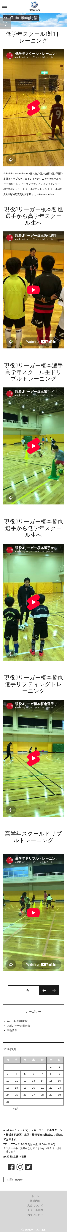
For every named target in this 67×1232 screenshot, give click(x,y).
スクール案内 (35, 1210)
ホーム (35, 1196)
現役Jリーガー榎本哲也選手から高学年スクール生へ (33, 216)
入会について (35, 1205)
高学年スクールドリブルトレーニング (33, 836)
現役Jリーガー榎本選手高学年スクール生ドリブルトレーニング (33, 372)
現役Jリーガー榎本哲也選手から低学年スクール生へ (33, 528)
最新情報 (12, 1030)
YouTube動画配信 (17, 1021)
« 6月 (15, 1108)
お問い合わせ (15, 1179)
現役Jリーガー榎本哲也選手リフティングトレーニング (33, 684)
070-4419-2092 (20, 1144)
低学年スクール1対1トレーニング (33, 37)
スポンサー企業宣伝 (18, 1025)
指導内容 (35, 1200)
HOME (5, 22)
